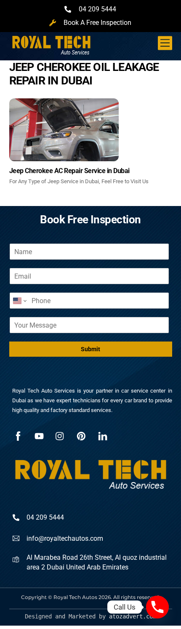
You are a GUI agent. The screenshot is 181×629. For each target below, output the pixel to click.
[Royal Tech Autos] (51, 52)
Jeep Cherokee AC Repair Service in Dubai (69, 171)
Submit (90, 349)
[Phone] (157, 607)
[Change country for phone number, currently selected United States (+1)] (19, 301)
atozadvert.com (132, 616)
